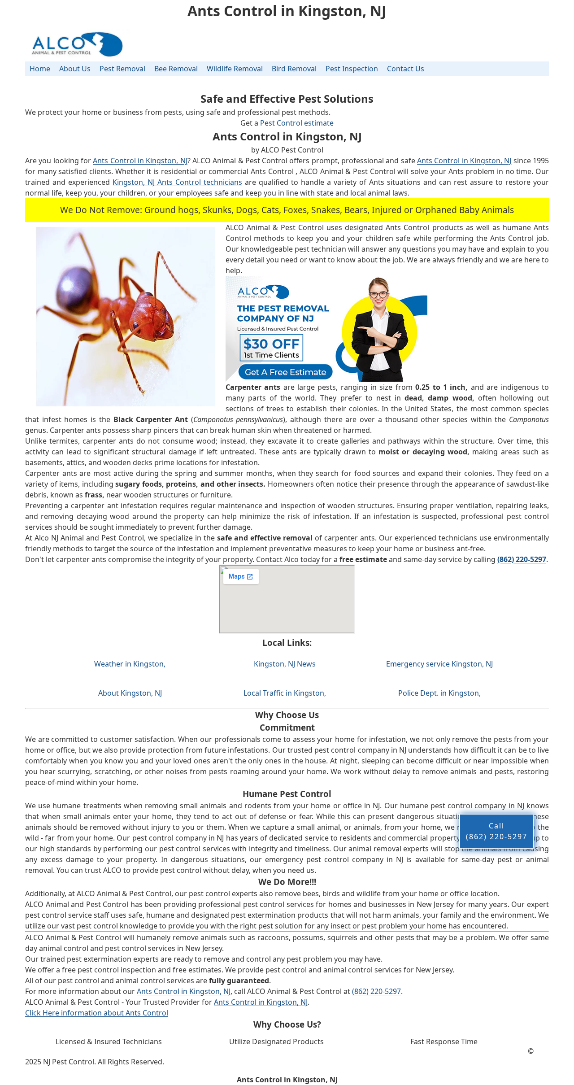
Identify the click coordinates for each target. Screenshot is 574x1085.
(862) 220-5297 (376, 991)
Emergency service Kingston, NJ (439, 664)
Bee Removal (176, 69)
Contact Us (405, 69)
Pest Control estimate (297, 123)
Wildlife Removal (235, 69)
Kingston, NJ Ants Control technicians (177, 182)
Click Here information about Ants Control (96, 1013)
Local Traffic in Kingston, (285, 693)
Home (40, 69)
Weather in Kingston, (129, 664)
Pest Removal (122, 69)
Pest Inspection (352, 69)
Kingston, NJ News (285, 664)
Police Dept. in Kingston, (439, 693)
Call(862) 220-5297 (496, 831)
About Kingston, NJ (130, 693)
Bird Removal (294, 69)
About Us (75, 69)
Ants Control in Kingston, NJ (140, 161)
